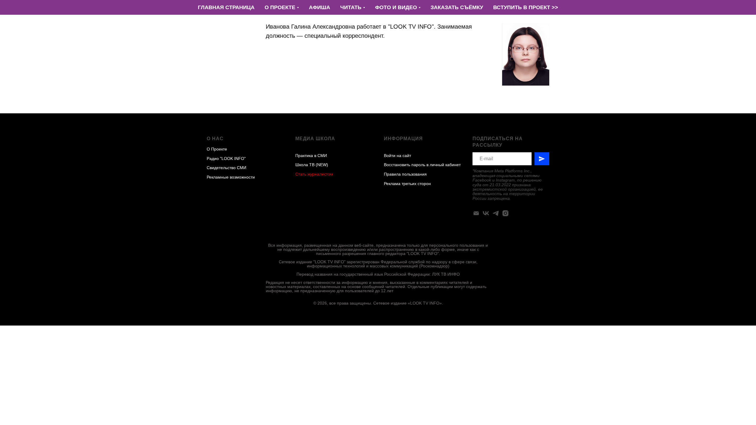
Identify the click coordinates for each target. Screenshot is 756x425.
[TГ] (495, 213)
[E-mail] (476, 213)
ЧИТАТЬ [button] (350, 7)
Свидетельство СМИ (226, 167)
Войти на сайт (397, 155)
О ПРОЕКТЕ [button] (280, 7)
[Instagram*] (505, 213)
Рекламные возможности (231, 177)
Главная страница (226, 7)
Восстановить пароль (404, 164)
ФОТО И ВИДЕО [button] (396, 7)
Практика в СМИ (311, 155)
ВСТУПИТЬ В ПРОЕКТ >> (525, 7)
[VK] (486, 213)
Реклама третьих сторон (407, 183)
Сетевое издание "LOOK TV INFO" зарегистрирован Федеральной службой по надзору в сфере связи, (378, 261)
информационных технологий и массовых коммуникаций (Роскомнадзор (377, 266)
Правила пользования (405, 174)
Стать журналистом (314, 174)
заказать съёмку (457, 7)
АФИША (319, 7)
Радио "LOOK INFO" (226, 158)
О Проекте (217, 149)
